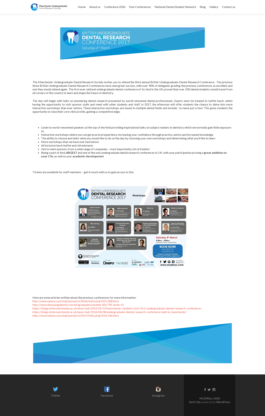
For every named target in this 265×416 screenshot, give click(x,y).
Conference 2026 (114, 6)
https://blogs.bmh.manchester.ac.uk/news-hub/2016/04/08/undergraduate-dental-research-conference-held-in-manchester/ (109, 312)
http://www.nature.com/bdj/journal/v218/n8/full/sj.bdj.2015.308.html (75, 301)
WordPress (223, 402)
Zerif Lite (195, 402)
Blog (203, 6)
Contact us (228, 6)
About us (94, 6)
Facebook (107, 395)
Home (82, 6)
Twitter (55, 395)
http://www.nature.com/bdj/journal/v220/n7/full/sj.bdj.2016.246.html (75, 315)
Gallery (213, 6)
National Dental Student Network (175, 6)
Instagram (158, 395)
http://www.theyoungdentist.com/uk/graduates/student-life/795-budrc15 (78, 304)
